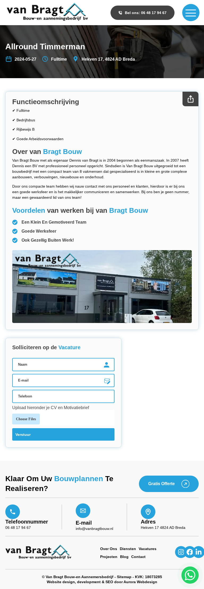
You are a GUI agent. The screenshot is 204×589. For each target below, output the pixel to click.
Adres (148, 522)
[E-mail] (83, 510)
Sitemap (124, 577)
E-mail (84, 523)
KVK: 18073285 (148, 577)
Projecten (108, 557)
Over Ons (108, 549)
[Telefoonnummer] (12, 511)
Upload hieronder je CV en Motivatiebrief (50, 408)
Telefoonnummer (26, 522)
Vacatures (147, 549)
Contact (138, 557)
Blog (124, 557)
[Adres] (148, 511)
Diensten (128, 549)
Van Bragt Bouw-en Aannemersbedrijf (79, 577)
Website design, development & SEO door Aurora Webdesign (102, 582)
